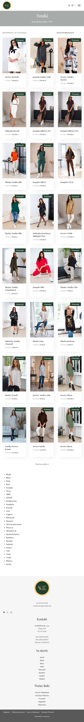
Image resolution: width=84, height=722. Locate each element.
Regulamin (42, 702)
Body (42, 666)
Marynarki (42, 670)
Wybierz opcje (11, 87)
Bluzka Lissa (38, 341)
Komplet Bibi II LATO (42, 131)
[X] (7, 612)
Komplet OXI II (66, 182)
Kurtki (42, 657)
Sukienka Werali (12, 131)
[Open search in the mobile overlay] (69, 5)
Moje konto (42, 705)
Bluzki (42, 660)
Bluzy (42, 663)
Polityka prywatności (18, 712)
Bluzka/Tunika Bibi (13, 182)
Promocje (42, 699)
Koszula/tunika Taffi (42, 77)
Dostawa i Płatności (42, 695)
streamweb (46, 716)
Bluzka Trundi (11, 395)
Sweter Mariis (39, 446)
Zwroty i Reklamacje (42, 692)
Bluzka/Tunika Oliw (69, 287)
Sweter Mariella (12, 77)
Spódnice (42, 673)
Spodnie (42, 676)
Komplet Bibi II (39, 182)
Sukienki (42, 679)
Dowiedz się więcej (69, 186)
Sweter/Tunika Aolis (41, 395)
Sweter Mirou (66, 395)
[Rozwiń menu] (79, 5)
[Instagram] (11, 612)
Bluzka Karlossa (67, 341)
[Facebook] (4, 612)
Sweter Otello (66, 233)
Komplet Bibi (38, 287)
